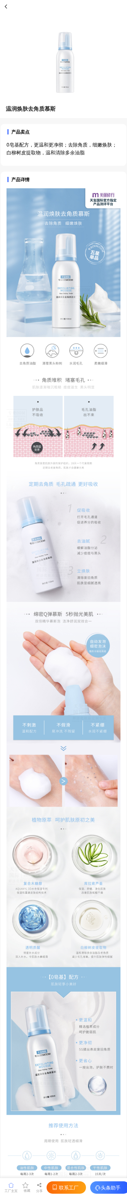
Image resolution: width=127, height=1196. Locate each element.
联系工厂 (68, 1187)
